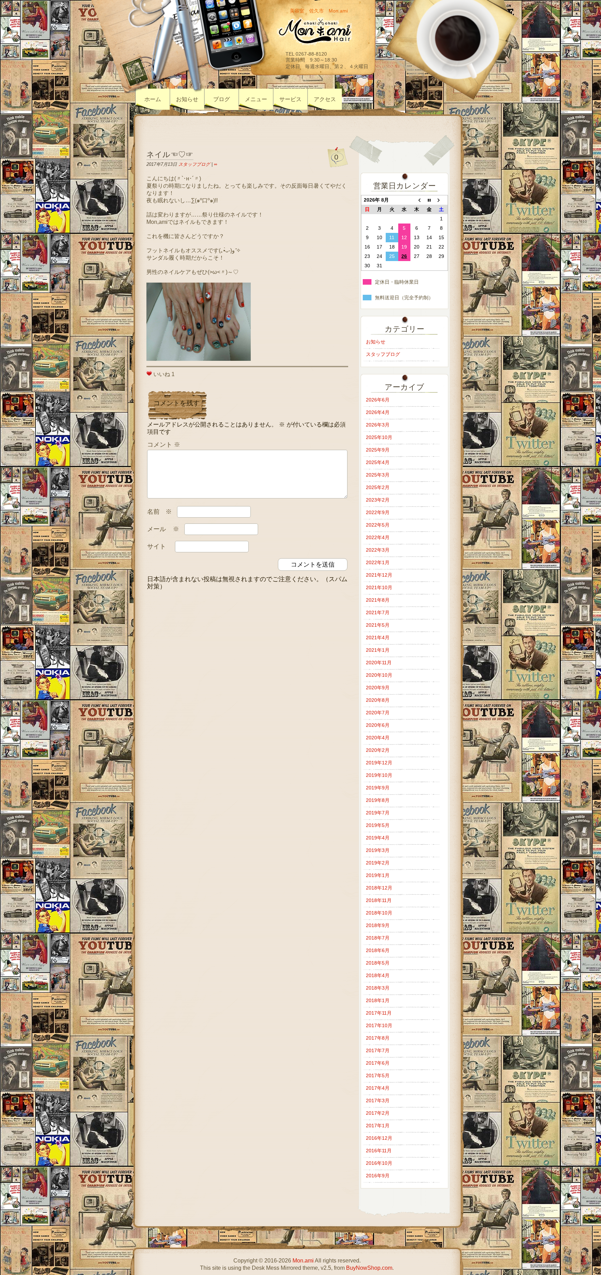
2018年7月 (378, 938)
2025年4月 (378, 462)
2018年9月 (378, 925)
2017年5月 (378, 1075)
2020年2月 (378, 750)
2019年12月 (379, 762)
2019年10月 (379, 775)
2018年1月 (378, 1000)
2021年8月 (378, 600)
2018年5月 (378, 963)
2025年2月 (378, 487)
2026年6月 (378, 400)
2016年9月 (378, 1175)
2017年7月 (378, 1050)
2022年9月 (378, 512)
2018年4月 (378, 975)
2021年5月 (378, 625)
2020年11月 (379, 662)
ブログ (221, 99)
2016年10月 (379, 1163)
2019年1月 (378, 875)
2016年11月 (379, 1150)
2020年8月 (378, 700)
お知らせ (187, 99)
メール (163, 529)
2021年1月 (378, 650)
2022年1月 (378, 562)
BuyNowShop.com (369, 1268)
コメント (163, 444)
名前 (159, 511)
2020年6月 (378, 725)
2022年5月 (378, 525)
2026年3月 (378, 425)
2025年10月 (379, 437)
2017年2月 (378, 1113)
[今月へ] (429, 200)
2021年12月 (379, 575)
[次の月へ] (441, 200)
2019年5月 (378, 825)
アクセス (325, 99)
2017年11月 (379, 1013)
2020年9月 (378, 687)
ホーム (152, 99)
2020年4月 (378, 737)
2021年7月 (378, 612)
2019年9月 (378, 787)
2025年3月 (378, 475)
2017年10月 (379, 1025)
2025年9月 (378, 450)
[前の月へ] (416, 200)
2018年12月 (379, 888)
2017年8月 (378, 1038)
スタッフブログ (194, 164)
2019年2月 (378, 863)
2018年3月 (378, 988)
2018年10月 (379, 913)
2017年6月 (378, 1063)
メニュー (256, 99)
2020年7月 (378, 712)
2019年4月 (378, 837)
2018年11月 (379, 900)
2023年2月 (378, 500)
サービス (290, 99)
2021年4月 (378, 637)
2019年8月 (378, 800)
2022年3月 (378, 550)
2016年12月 (379, 1138)
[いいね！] (149, 373)
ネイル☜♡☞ (169, 154)
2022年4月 (378, 537)
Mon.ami (303, 1261)
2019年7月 (378, 812)
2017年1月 (378, 1125)
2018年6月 (378, 950)
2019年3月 (378, 850)
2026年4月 (378, 412)
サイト (156, 546)
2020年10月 (379, 675)
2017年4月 (378, 1088)
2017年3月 (378, 1100)
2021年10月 (379, 587)
